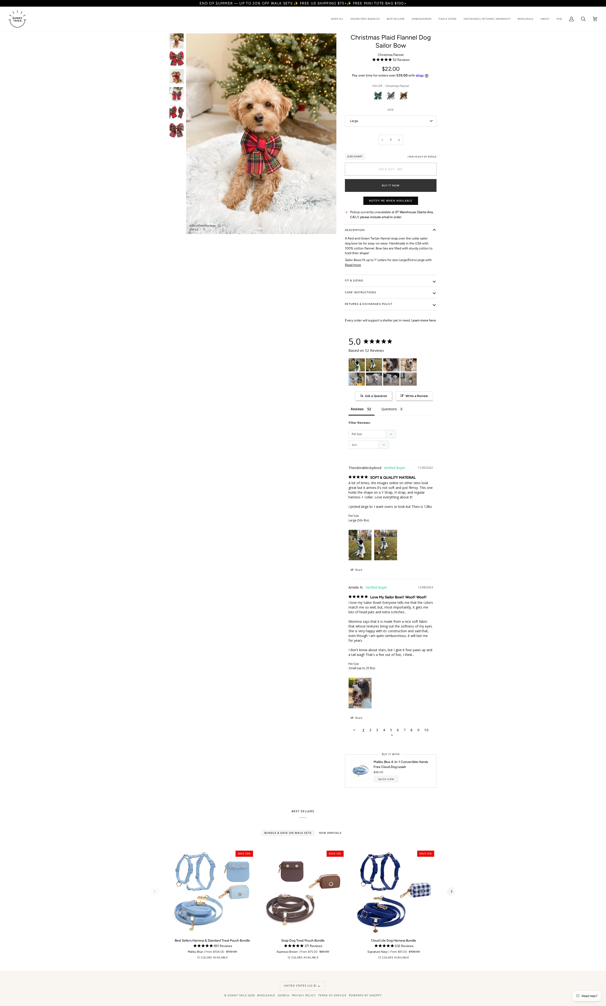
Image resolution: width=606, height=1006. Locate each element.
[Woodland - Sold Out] (392, 96)
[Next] (451, 891)
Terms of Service (332, 995)
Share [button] (358, 570)
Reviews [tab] (357, 409)
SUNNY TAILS (237, 995)
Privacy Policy (304, 995)
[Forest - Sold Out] (379, 96)
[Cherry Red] (187, 959)
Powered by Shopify (365, 995)
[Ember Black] (172, 959)
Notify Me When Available (390, 200)
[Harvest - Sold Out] (403, 96)
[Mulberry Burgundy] (246, 959)
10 (426, 729)
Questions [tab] (389, 409)
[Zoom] (195, 225)
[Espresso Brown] (180, 959)
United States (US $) (300, 985)
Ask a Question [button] (376, 396)
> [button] (392, 735)
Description (355, 230)
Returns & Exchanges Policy (368, 304)
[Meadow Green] (217, 959)
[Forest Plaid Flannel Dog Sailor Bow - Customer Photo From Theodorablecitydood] (357, 364)
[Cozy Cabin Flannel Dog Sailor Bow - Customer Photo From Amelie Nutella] (391, 364)
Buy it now (391, 185)
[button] (337, 19)
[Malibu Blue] (224, 959)
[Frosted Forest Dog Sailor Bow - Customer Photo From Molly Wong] (409, 364)
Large (354, 121)
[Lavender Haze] (253, 959)
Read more (353, 265)
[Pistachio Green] (209, 959)
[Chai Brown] (195, 959)
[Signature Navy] (231, 959)
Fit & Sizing (354, 280)
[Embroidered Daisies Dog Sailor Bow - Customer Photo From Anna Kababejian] (357, 379)
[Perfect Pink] (239, 959)
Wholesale (266, 995)
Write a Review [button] (416, 396)
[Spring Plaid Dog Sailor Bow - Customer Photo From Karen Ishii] (374, 379)
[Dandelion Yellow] (202, 959)
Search (284, 995)
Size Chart (354, 156)
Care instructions (360, 292)
